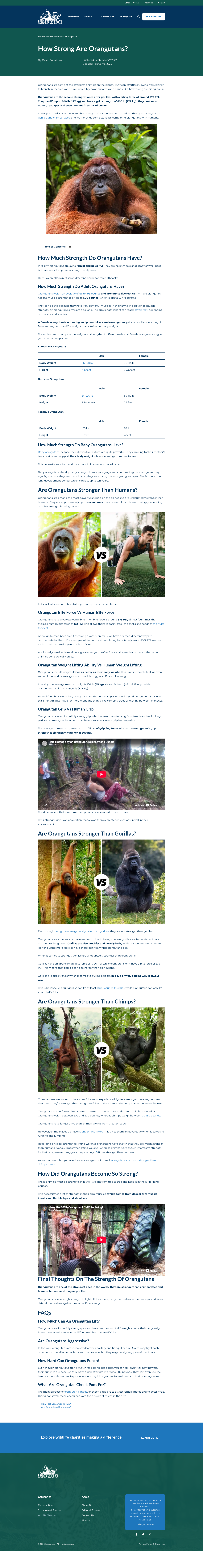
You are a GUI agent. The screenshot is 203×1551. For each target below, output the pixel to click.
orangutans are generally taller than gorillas (82, 931)
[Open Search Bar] (138, 16)
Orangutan (71, 36)
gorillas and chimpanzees (54, 117)
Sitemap (86, 1520)
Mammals (59, 36)
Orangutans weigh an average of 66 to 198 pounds (69, 293)
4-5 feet (86, 369)
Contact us (88, 1515)
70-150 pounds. (151, 1115)
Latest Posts (73, 16)
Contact (161, 3)
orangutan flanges (75, 1391)
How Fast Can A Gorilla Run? (56, 1404)
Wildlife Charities (47, 1515)
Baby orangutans (48, 452)
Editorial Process (132, 3)
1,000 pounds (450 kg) (110, 988)
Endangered (126, 16)
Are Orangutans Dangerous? (56, 1407)
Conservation (107, 16)
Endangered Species (49, 1510)
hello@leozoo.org (145, 1524)
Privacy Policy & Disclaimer (152, 1544)
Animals (88, 16)
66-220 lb (87, 395)
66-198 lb (87, 363)
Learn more (149, 1437)
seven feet (141, 309)
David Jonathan (52, 60)
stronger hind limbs (90, 1131)
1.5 (96, 1152)
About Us (149, 3)
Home (41, 36)
